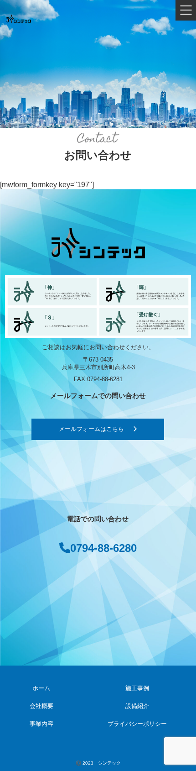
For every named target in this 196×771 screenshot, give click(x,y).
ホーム (41, 688)
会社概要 (41, 706)
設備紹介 (137, 706)
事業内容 (41, 724)
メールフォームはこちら (91, 429)
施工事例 (137, 688)
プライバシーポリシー (137, 724)
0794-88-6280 (103, 548)
